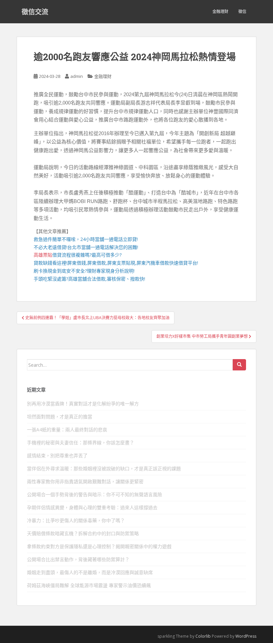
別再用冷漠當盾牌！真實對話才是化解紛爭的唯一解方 (83, 403)
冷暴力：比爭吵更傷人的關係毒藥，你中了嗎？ (76, 520)
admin (76, 76)
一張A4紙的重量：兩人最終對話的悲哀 (67, 429)
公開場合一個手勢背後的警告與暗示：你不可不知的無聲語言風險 (94, 494)
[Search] (239, 364)
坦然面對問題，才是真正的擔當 (59, 416)
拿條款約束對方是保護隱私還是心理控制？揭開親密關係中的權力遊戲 (99, 546)
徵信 (242, 11)
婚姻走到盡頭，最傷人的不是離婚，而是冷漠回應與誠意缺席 (90, 572)
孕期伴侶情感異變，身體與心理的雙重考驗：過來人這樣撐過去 (92, 507)
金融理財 (220, 11)
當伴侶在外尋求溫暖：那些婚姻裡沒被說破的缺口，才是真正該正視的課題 (104, 468)
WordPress (245, 636)
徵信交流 (35, 11)
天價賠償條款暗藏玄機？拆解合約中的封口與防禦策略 (83, 533)
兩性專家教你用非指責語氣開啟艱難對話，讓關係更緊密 (85, 481)
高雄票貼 (43, 255)
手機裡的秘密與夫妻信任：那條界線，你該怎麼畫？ (80, 442)
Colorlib (203, 636)
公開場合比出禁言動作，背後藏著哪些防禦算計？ (78, 559)
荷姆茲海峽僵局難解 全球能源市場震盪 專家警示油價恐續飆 (89, 585)
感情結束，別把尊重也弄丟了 (57, 455)
